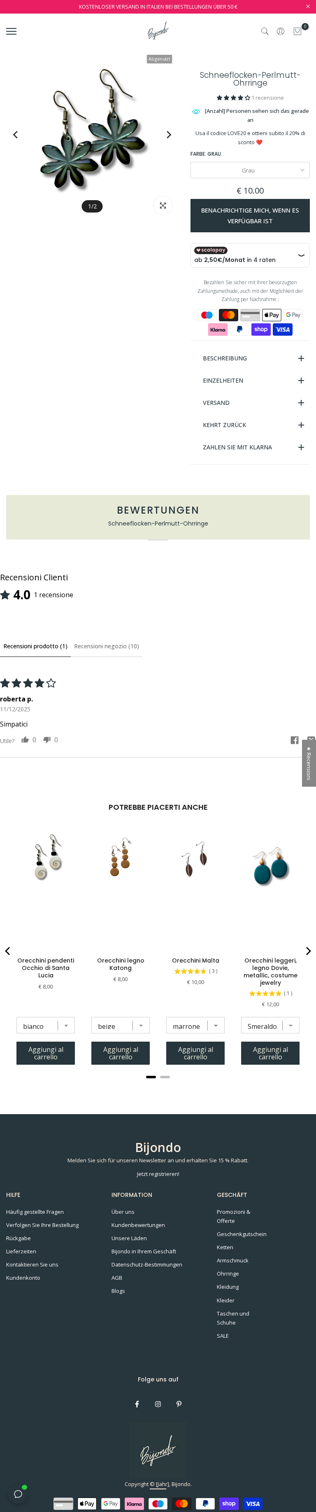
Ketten (225, 1247)
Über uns (123, 1211)
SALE (223, 1335)
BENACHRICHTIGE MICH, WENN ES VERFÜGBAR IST (250, 215)
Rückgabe (18, 1238)
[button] (234, 97)
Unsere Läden (129, 1238)
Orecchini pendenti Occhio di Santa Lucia (45, 968)
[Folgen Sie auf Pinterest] (179, 1404)
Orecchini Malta (195, 960)
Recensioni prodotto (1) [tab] (35, 646)
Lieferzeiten (21, 1251)
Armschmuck (233, 1260)
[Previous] (23, 135)
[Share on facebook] (295, 741)
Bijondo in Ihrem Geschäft (144, 1251)
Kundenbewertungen (138, 1225)
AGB (117, 1277)
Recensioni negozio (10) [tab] (106, 646)
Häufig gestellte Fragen (35, 1211)
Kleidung (228, 1286)
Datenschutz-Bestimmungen (147, 1264)
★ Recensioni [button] (309, 763)
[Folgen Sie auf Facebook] (137, 1404)
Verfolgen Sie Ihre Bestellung (42, 1225)
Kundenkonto (23, 1277)
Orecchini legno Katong (120, 964)
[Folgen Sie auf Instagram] (158, 1404)
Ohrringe (228, 1273)
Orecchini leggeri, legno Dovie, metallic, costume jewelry (270, 971)
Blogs (118, 1291)
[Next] (161, 135)
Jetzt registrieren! (158, 1174)
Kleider (226, 1300)
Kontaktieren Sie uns (32, 1264)
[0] (297, 31)
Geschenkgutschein (242, 1234)
